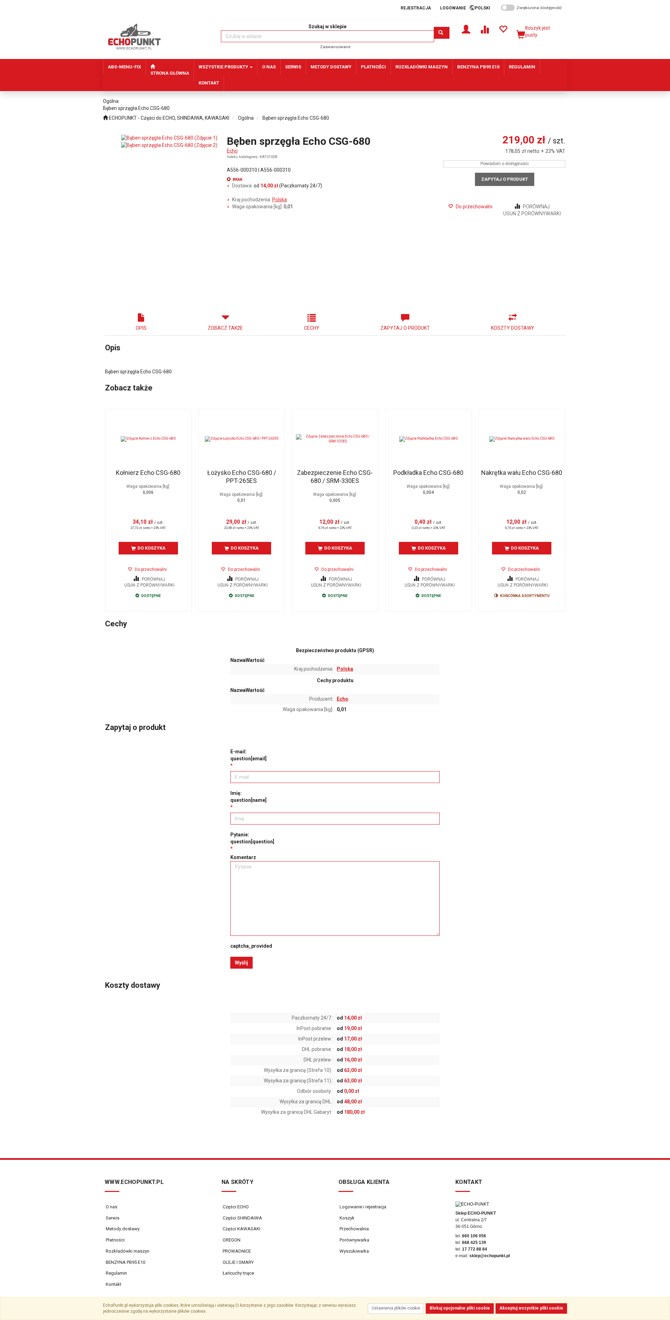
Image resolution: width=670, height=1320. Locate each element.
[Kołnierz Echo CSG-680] (148, 439)
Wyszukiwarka (353, 1251)
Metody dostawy (123, 1228)
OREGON (231, 1240)
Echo (232, 151)
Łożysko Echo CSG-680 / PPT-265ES (241, 476)
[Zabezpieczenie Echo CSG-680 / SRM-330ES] (335, 439)
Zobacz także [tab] (225, 328)
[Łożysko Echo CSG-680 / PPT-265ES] (242, 439)
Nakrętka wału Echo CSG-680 (521, 472)
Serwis (112, 1218)
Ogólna (246, 118)
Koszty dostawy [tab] (512, 328)
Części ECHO (235, 1206)
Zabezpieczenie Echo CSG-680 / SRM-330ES (335, 476)
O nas (111, 1206)
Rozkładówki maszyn (127, 1251)
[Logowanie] (466, 28)
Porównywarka (353, 1240)
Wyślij (241, 962)
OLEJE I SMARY (238, 1262)
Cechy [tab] (311, 328)
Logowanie (453, 8)
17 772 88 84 (474, 1249)
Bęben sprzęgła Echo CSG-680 (295, 118)
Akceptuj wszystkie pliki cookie (531, 1308)
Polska (279, 199)
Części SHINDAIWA (242, 1218)
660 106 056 (474, 1235)
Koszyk (346, 1218)
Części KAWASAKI (241, 1228)
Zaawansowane (335, 46)
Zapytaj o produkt (504, 179)
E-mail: (248, 755)
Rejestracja (416, 8)
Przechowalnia (353, 1228)
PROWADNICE (236, 1251)
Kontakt (113, 1284)
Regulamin (116, 1273)
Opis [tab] (141, 328)
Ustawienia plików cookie (396, 1308)
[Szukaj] (441, 33)
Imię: (248, 796)
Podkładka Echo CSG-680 (428, 472)
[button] (485, 8)
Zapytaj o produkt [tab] (405, 328)
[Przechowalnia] (503, 28)
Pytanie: (252, 838)
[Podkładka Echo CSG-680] (428, 439)
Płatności (115, 1240)
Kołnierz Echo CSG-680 (148, 472)
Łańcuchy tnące (238, 1273)
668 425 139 (474, 1242)
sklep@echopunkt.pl (489, 1255)
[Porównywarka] (484, 28)
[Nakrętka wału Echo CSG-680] (522, 439)
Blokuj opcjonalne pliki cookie (460, 1308)
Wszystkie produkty (224, 66)
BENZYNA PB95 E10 (125, 1262)
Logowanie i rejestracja (362, 1206)
